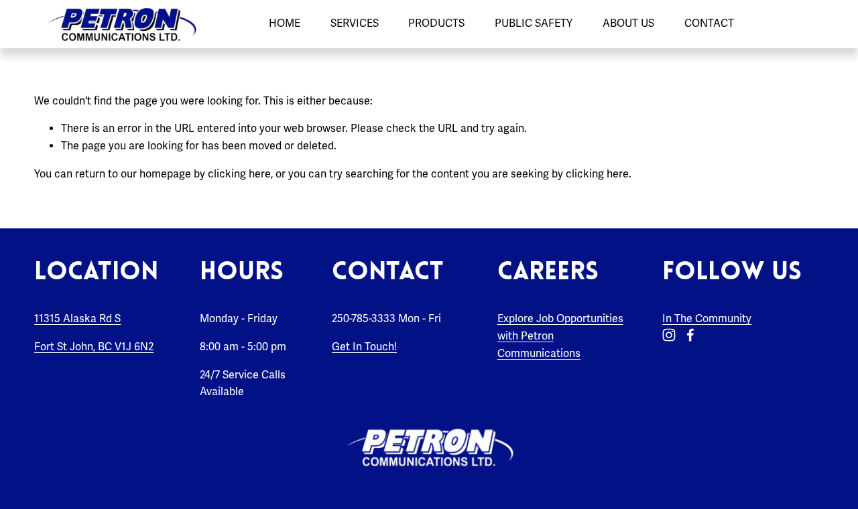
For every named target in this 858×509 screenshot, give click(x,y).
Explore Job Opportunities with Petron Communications (560, 336)
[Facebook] (690, 335)
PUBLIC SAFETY (533, 23)
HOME (284, 23)
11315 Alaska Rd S (77, 318)
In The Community (706, 318)
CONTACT (709, 23)
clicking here (239, 174)
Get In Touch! (364, 347)
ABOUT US (628, 23)
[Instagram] (669, 335)
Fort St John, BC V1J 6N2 (94, 347)
